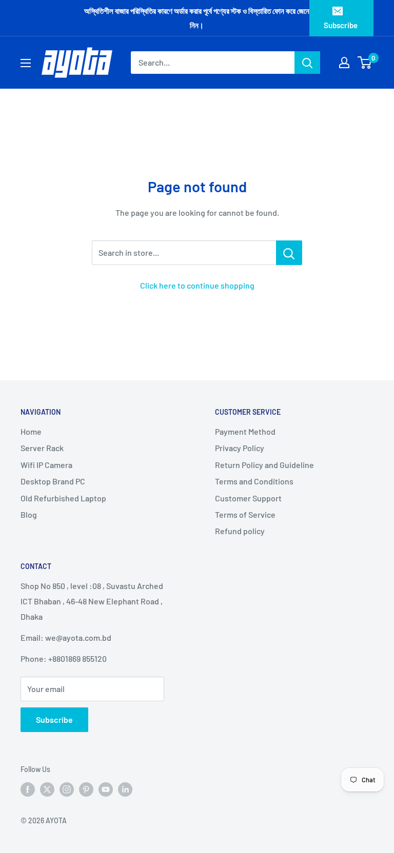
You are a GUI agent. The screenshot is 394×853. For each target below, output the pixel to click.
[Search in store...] (289, 252)
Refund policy (240, 531)
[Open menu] (26, 63)
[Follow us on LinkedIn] (125, 789)
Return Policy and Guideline (264, 465)
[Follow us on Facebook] (28, 789)
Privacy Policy (239, 448)
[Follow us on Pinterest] (86, 789)
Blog (29, 514)
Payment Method (245, 431)
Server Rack (42, 448)
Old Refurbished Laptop (63, 498)
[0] (365, 62)
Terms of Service (245, 514)
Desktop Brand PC (53, 481)
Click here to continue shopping (197, 285)
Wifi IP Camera (46, 465)
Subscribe (341, 25)
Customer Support (248, 498)
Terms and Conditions (254, 481)
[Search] (307, 62)
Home (31, 431)
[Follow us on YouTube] (105, 789)
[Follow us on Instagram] (67, 789)
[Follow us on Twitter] (47, 789)
